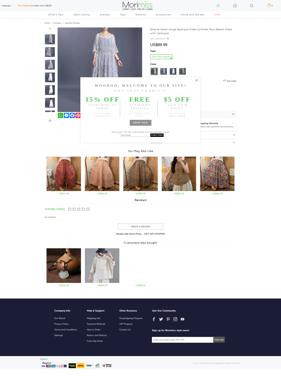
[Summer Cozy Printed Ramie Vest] (179, 190)
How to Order (94, 329)
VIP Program (126, 324)
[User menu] (218, 6)
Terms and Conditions (65, 329)
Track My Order (95, 341)
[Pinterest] (168, 319)
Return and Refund (97, 335)
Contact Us (125, 329)
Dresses (105, 14)
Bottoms (140, 14)
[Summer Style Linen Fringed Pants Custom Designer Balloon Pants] (140, 282)
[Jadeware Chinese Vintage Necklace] (64, 282)
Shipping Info (93, 318)
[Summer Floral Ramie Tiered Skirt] (102, 190)
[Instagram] (175, 319)
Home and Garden (193, 14)
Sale (217, 14)
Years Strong (82, 14)
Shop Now (140, 122)
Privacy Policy (61, 324)
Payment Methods (96, 324)
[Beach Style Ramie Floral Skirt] (140, 190)
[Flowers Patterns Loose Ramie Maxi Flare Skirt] (217, 190)
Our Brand (59, 318)
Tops (123, 14)
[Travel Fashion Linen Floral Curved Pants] (64, 190)
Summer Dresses (72, 23)
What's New (56, 14)
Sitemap (58, 335)
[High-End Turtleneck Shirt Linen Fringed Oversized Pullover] (102, 282)
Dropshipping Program (131, 318)
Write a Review (140, 226)
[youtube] (182, 319)
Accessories (163, 14)
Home (47, 23)
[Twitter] (161, 319)
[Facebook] (154, 319)
